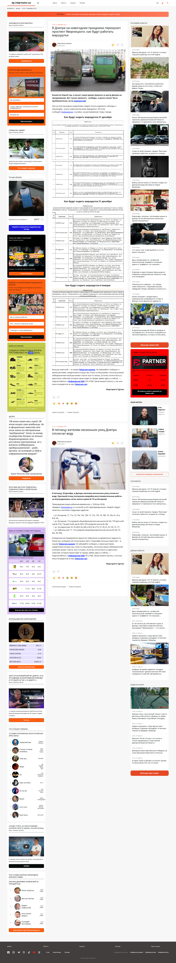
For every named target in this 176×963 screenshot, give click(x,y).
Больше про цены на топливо (26, 610)
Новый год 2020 (73, 412)
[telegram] (19, 952)
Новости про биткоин (26, 667)
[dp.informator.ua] (21, 3)
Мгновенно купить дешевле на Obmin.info (150, 392)
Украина (73, 3)
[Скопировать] (122, 45)
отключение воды (59, 587)
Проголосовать (26, 121)
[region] (26, 224)
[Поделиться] (118, 45)
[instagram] (13, 952)
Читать (26, 720)
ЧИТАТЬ (26, 866)
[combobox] (39, 219)
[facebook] (8, 952)
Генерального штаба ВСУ (29, 409)
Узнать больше (26, 274)
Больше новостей (150, 345)
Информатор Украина (136, 952)
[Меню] (38, 3)
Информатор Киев (150, 952)
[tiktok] (29, 952)
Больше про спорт (149, 773)
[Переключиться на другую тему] (162, 3)
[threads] (39, 952)
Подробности (26, 61)
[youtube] (34, 952)
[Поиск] (167, 3)
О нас (47, 952)
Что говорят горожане (26, 168)
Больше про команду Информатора (149, 474)
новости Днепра (58, 412)
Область (63, 3)
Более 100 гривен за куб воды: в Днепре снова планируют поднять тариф (93, 14)
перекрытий (80, 101)
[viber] (24, 952)
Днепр (55, 3)
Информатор (67, 112)
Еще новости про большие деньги (26, 930)
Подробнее (26, 478)
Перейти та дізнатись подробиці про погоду (26, 228)
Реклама (82, 3)
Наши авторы (57, 952)
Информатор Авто (163, 952)
